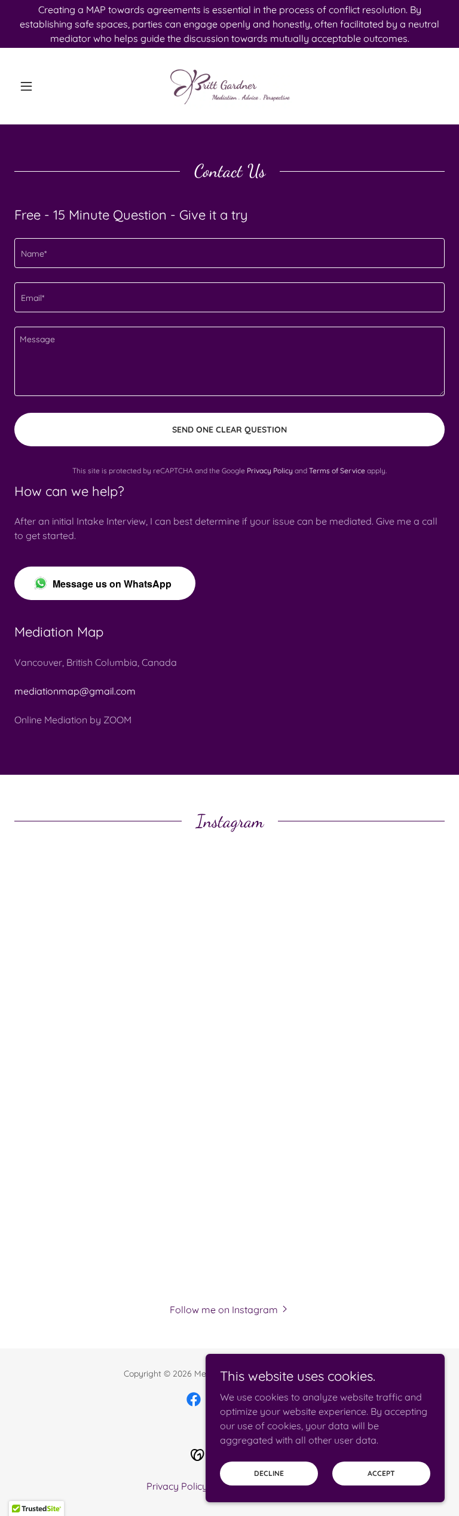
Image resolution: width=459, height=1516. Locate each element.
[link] (229, 86)
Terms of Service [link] (337, 470)
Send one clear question (229, 429)
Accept (381, 1473)
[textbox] (229, 253)
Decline (269, 1473)
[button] (46, 86)
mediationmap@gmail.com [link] (75, 691)
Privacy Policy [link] (270, 470)
